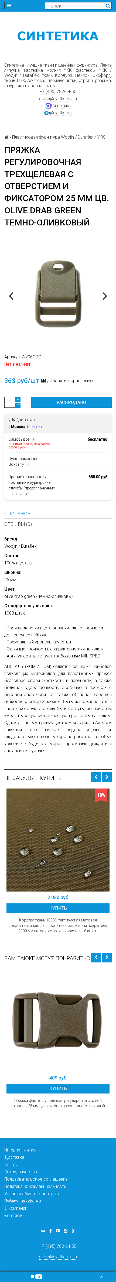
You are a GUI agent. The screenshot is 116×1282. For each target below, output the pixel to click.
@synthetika (60, 112)
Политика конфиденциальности (35, 1186)
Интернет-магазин (22, 1150)
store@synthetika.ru (58, 98)
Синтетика (61, 105)
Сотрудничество (20, 1171)
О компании (15, 1208)
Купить (58, 908)
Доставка (14, 1157)
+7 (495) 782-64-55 (58, 91)
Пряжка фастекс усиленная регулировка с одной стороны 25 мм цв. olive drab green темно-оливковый (58, 1103)
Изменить (36, 426)
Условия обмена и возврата (32, 1193)
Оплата (11, 1164)
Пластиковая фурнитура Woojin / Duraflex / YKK (58, 137)
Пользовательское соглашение (36, 1179)
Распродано (71, 402)
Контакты (13, 1215)
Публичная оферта (22, 1201)
